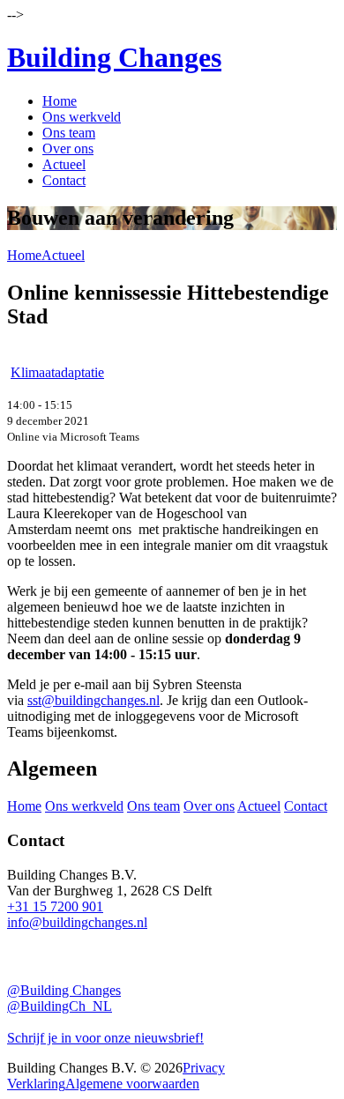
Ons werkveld (81, 116)
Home (59, 100)
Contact (64, 180)
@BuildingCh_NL (59, 1006)
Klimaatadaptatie (57, 372)
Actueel (64, 164)
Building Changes (114, 57)
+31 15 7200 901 (55, 906)
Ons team (68, 132)
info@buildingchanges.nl (77, 922)
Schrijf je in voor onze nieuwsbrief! (105, 1037)
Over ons (67, 148)
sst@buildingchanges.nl (93, 700)
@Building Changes (64, 990)
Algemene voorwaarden (132, 1083)
